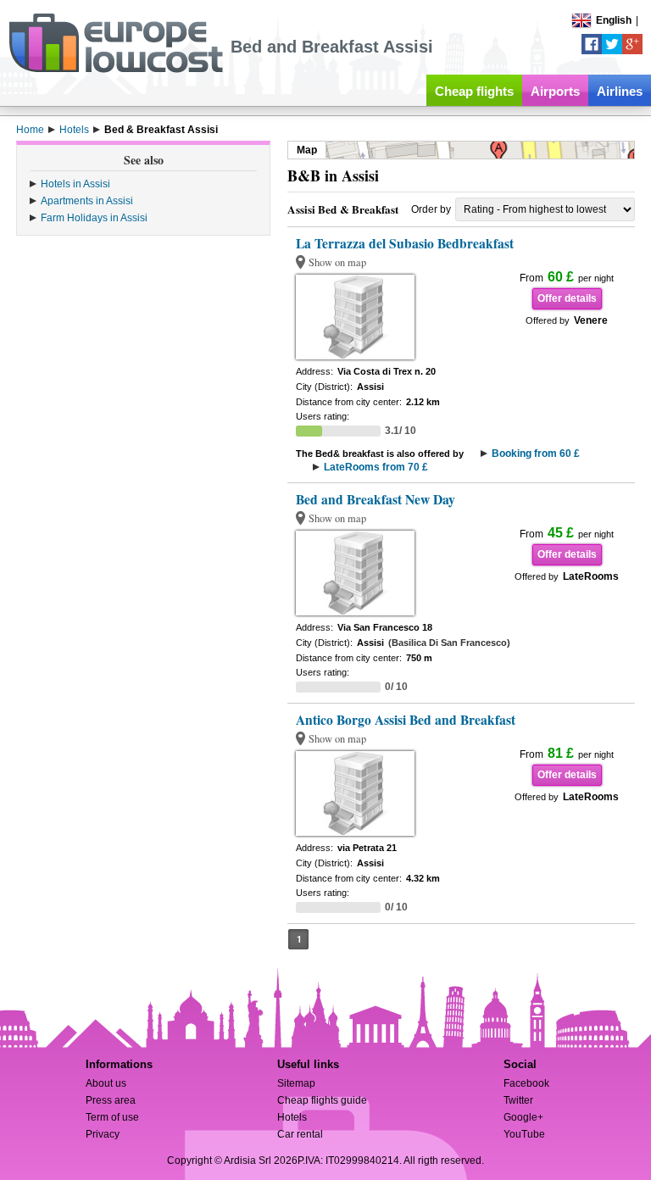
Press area (111, 1100)
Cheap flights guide (322, 1100)
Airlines (620, 91)
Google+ (523, 1117)
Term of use (112, 1117)
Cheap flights (474, 91)
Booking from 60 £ (536, 453)
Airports (555, 91)
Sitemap (296, 1083)
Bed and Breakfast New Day (375, 499)
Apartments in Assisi (87, 201)
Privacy (103, 1134)
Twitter (518, 1100)
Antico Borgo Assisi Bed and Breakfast (405, 719)
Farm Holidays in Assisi (94, 218)
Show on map (337, 262)
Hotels (292, 1117)
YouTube (524, 1134)
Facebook (526, 1083)
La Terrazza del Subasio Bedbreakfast (405, 243)
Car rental (300, 1134)
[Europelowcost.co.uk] (115, 69)
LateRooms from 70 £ (376, 467)
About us (106, 1083)
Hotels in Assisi (75, 184)
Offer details (567, 298)
